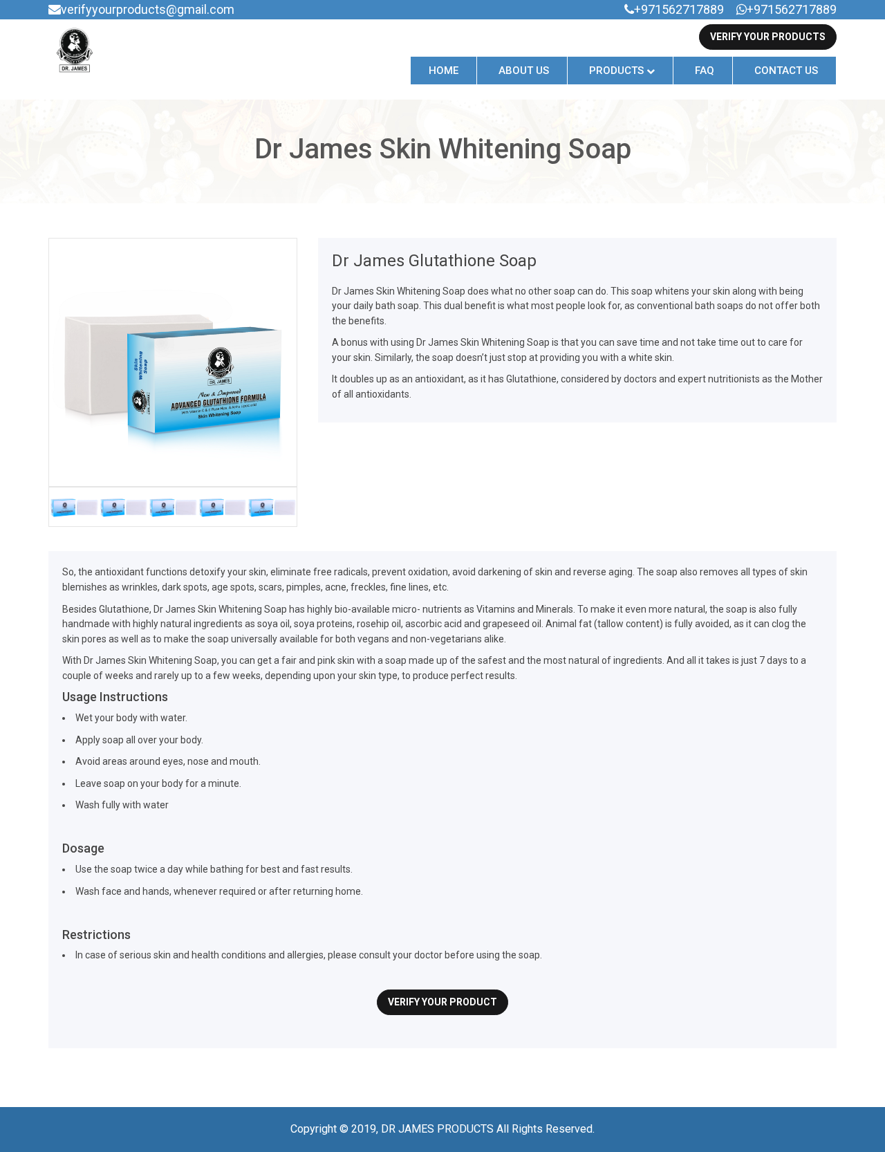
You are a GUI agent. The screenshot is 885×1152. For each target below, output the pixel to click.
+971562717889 (679, 9)
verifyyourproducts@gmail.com (147, 9)
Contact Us (786, 70)
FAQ (704, 70)
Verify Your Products (768, 36)
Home (443, 70)
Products (617, 70)
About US (524, 70)
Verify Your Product (442, 1001)
